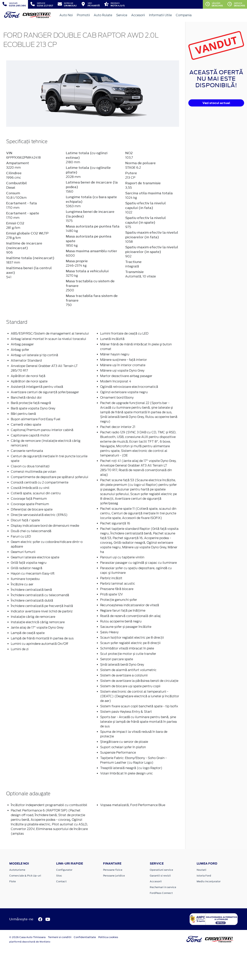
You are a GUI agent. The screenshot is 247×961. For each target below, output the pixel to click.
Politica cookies (108, 937)
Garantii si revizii (160, 875)
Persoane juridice (114, 875)
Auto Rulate (103, 15)
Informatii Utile (160, 15)
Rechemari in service (163, 887)
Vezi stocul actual (216, 103)
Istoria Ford (204, 875)
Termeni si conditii (59, 937)
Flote (12, 881)
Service (121, 15)
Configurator (64, 870)
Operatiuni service (161, 870)
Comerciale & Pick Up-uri (25, 875)
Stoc (59, 875)
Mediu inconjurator (209, 881)
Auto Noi (66, 15)
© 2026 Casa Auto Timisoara (27, 937)
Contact (61, 881)
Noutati (201, 870)
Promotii (83, 15)
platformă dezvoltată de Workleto (29, 941)
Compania (184, 15)
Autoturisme (17, 870)
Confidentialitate (85, 937)
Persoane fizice (112, 870)
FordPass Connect (161, 893)
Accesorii (138, 15)
